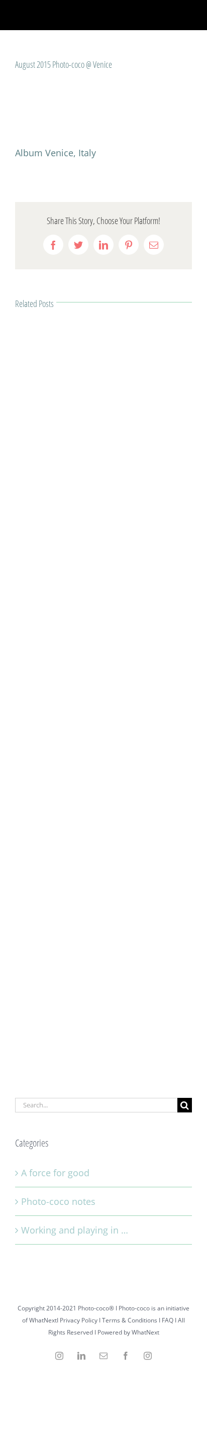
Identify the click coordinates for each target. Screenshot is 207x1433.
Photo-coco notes (58, 1201)
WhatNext (145, 1332)
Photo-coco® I (98, 1308)
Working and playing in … (74, 1230)
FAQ (167, 1320)
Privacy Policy (78, 1320)
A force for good (55, 1173)
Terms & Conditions (129, 1320)
